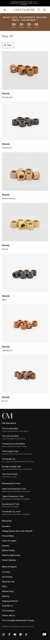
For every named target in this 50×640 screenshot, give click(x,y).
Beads (6, 93)
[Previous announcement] (5, 3)
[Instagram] (3, 634)
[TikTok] (26, 634)
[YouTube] (14, 634)
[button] (39, 10)
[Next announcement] (45, 3)
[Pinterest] (20, 634)
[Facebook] (9, 634)
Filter (9, 45)
